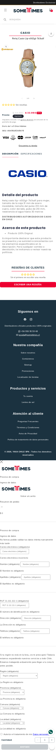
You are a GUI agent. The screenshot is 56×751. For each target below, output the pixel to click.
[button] (5, 10)
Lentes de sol (28, 402)
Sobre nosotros (28, 353)
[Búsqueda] (5, 20)
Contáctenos (28, 359)
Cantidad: (6, 740)
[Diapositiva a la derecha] (34, 98)
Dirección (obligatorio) (10, 618)
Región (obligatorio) (9, 671)
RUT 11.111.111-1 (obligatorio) (14, 601)
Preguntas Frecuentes (28, 421)
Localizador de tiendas (28, 377)
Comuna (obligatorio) (10, 704)
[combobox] (32, 19)
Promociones (28, 371)
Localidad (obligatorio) (10, 719)
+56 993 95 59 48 (29, 331)
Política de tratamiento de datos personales (28, 439)
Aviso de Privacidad (28, 433)
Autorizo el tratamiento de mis (27, 734)
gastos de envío (27, 120)
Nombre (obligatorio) (10, 564)
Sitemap (28, 365)
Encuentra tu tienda (28, 146)
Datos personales (41, 734)
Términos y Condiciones (28, 427)
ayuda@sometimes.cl (29, 335)
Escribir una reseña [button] (28, 284)
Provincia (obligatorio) (10, 688)
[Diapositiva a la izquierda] (22, 98)
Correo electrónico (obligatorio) (15, 547)
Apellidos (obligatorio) (10, 577)
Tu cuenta (28, 396)
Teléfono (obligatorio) (10, 631)
